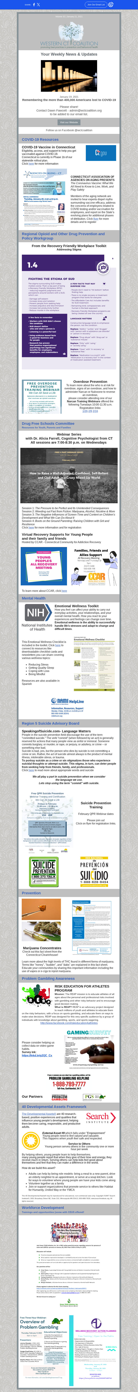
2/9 (90, 411)
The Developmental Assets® (39, 1113)
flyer (95, 218)
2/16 (95, 411)
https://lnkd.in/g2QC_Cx (37, 1055)
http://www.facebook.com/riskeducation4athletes (69, 1023)
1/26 (85, 411)
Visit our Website (69, 122)
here (31, 163)
